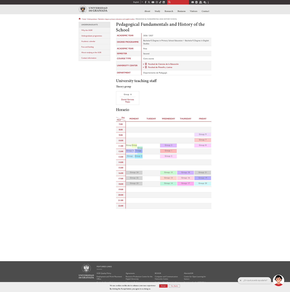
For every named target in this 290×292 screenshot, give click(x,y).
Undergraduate (92, 19)
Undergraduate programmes (91, 36)
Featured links (104, 266)
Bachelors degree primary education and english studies (116, 19)
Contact (205, 11)
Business (181, 11)
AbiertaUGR (188, 273)
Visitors (193, 11)
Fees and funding (87, 47)
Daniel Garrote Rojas (127, 100)
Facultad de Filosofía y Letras (160, 67)
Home (80, 19)
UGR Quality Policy (104, 273)
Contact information (88, 58)
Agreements (130, 273)
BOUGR (158, 273)
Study (157, 11)
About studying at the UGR (91, 52)
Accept (163, 286)
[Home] (93, 9)
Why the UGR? (87, 30)
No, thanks (174, 286)
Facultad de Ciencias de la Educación (163, 64)
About (147, 11)
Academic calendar (88, 41)
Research (169, 11)
